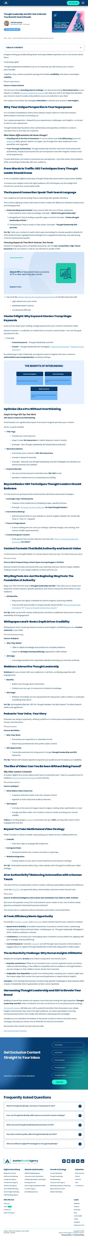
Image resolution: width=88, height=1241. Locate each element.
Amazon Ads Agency (10, 1185)
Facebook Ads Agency (11, 1182)
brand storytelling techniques (24, 778)
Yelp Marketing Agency (11, 1195)
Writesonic (38, 922)
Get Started (73, 3)
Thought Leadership (12, 29)
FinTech (77, 1176)
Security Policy (78, 1235)
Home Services (79, 1173)
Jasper (25, 922)
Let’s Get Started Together (15, 1031)
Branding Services (30, 1182)
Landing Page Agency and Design (35, 1179)
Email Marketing (55, 1179)
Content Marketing (56, 1173)
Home (5, 38)
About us (6, 1203)
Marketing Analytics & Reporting (60, 1185)
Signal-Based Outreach (57, 1189)
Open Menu (83, 3)
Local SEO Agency (30, 1189)
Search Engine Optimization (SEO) (35, 1185)
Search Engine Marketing (11, 1192)
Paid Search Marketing (11, 1176)
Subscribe (59, 1082)
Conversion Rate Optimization (34, 1176)
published (11, 141)
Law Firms (78, 1179)
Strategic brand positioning (33, 507)
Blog (9, 38)
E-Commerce (79, 1185)
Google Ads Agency (10, 1179)
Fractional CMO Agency (57, 1182)
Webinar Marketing (56, 1192)
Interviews (77, 1210)
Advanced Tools (79, 1225)
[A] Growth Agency (12, 1008)
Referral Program (9, 1213)
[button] (44, 1106)
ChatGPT (16, 889)
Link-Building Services (31, 1192)
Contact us (7, 1210)
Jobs (7, 1206)
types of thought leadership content (41, 608)
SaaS (76, 1182)
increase (30, 820)
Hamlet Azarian (16, 22)
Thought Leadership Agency (32, 93)
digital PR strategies (60, 347)
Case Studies (78, 1216)
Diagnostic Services (10, 1173)
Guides (76, 1219)
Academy (77, 1222)
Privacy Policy (67, 1235)
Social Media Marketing (11, 1189)
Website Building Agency (32, 1173)
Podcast (76, 1206)
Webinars (77, 1203)
